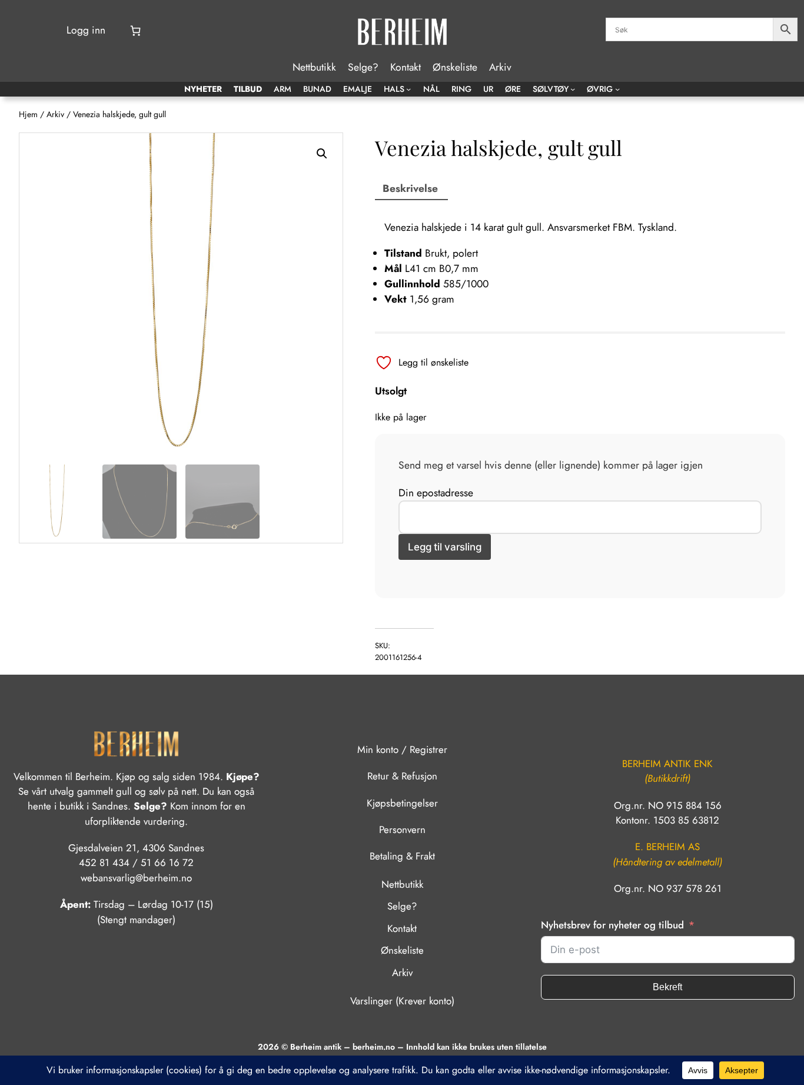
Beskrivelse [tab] (410, 188)
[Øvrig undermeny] (617, 89)
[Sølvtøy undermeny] (572, 89)
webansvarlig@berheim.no (136, 878)
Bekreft (667, 987)
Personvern (402, 829)
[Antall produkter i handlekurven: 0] (135, 31)
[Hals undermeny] (408, 89)
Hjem (28, 114)
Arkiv (55, 114)
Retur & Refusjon (402, 776)
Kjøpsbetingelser (402, 803)
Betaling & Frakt (402, 856)
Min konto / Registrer (402, 749)
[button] (322, 153)
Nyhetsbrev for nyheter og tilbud (612, 925)
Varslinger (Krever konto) (402, 1001)
